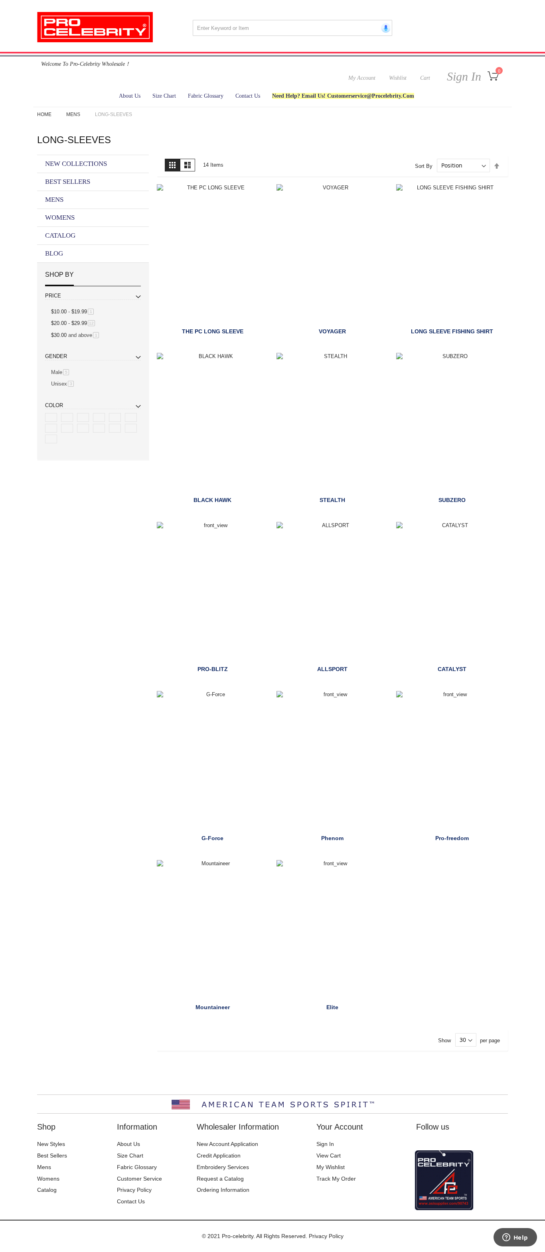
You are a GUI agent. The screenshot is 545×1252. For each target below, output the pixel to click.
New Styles (51, 1144)
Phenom (332, 838)
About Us (128, 1144)
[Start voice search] (384, 28)
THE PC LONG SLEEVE (212, 331)
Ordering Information (223, 1190)
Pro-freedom (452, 838)
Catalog (47, 1190)
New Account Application (227, 1144)
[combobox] (292, 28)
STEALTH (332, 500)
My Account (361, 78)
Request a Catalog (220, 1178)
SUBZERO (452, 500)
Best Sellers (52, 1155)
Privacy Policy (134, 1190)
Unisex (64, 384)
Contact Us (131, 1201)
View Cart (328, 1155)
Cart (425, 78)
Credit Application (219, 1155)
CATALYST (452, 669)
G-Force (212, 838)
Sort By (423, 166)
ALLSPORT (332, 669)
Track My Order (336, 1178)
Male (61, 372)
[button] (167, 194)
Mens (73, 114)
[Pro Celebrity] (95, 27)
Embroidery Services (223, 1167)
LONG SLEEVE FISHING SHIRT (452, 331)
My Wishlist (330, 1167)
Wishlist (398, 78)
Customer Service (139, 1178)
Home (45, 114)
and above (76, 335)
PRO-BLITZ (212, 669)
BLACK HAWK (212, 500)
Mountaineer (212, 1007)
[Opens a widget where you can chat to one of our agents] (515, 1238)
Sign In (462, 76)
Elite (332, 1007)
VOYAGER (332, 331)
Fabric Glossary (137, 1167)
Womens (48, 1178)
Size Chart (130, 1155)
